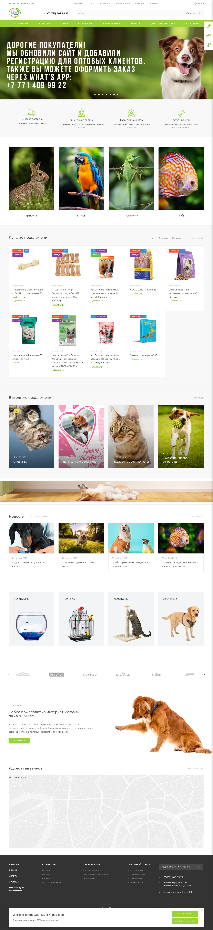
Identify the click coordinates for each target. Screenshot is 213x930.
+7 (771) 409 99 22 (57, 13)
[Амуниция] (181, 623)
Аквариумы (21, 599)
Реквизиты (47, 878)
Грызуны (32, 215)
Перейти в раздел (195, 769)
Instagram (103, 908)
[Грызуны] (31, 178)
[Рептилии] (131, 178)
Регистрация (185, 914)
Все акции (199, 398)
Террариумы (89, 878)
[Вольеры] (81, 623)
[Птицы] (81, 178)
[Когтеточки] (131, 623)
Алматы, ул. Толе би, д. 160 (177, 892)
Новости (46, 870)
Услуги (13, 876)
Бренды (14, 882)
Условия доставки (136, 874)
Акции (13, 870)
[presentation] (9, 674)
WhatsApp (110, 908)
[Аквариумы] (31, 623)
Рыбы (181, 215)
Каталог (14, 864)
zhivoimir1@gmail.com (175, 882)
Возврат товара (135, 882)
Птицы (81, 215)
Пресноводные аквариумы (96, 874)
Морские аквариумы (93, 870)
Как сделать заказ (136, 870)
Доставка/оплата (139, 864)
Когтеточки (121, 599)
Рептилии (131, 215)
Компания (49, 864)
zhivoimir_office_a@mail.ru (177, 885)
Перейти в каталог (185, 921)
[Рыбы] (181, 178)
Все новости (198, 517)
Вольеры (69, 599)
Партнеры (47, 874)
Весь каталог (197, 238)
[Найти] (200, 13)
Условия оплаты (135, 878)
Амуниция (170, 599)
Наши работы (91, 864)
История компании (51, 882)
